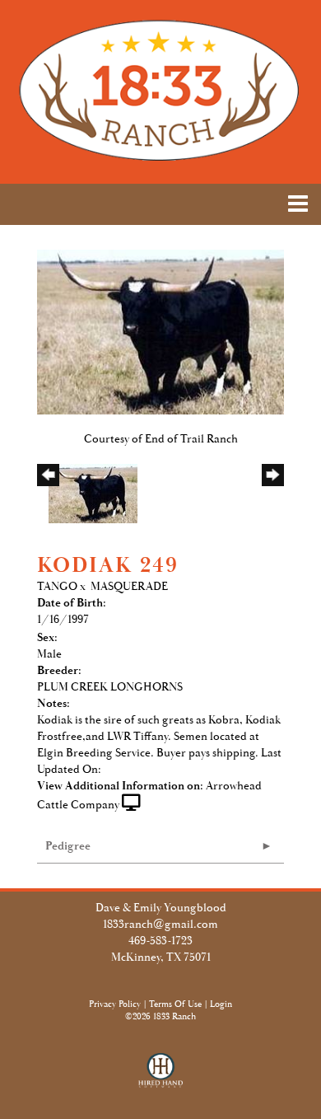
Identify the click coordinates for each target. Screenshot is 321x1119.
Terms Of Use (175, 1004)
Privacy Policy (115, 1004)
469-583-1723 (160, 941)
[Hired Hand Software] (161, 1078)
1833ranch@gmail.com (160, 924)
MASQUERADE (129, 586)
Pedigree (68, 846)
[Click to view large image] (160, 331)
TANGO (57, 586)
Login (221, 1004)
